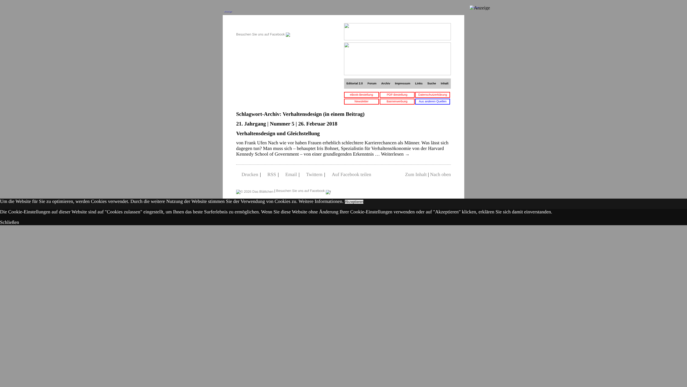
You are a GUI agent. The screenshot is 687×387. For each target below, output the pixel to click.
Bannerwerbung (397, 101)
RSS (272, 174)
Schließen (9, 222)
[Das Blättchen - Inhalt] (263, 26)
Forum (371, 83)
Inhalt (445, 83)
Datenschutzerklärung (432, 94)
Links (419, 83)
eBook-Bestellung (361, 94)
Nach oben (440, 174)
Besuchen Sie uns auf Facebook (261, 34)
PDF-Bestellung (397, 94)
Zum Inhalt (415, 174)
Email (291, 174)
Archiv (385, 83)
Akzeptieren (354, 202)
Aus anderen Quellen (433, 101)
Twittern (314, 174)
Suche (431, 83)
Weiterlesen (395, 154)
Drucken (250, 174)
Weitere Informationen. (321, 201)
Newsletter (361, 101)
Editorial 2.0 (354, 83)
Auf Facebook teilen (351, 174)
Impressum (402, 83)
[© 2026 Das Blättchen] (254, 191)
